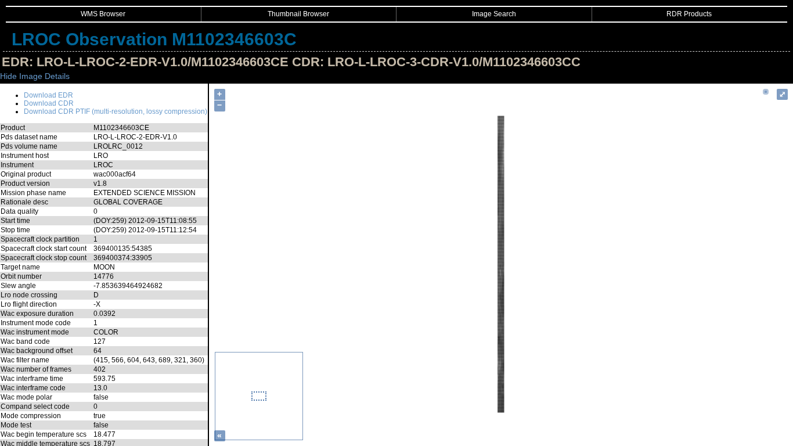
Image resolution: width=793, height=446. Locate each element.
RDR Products (689, 14)
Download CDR (49, 103)
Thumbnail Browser (298, 14)
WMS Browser (103, 14)
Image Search (494, 14)
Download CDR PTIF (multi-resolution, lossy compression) (115, 111)
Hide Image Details (35, 76)
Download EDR (48, 95)
